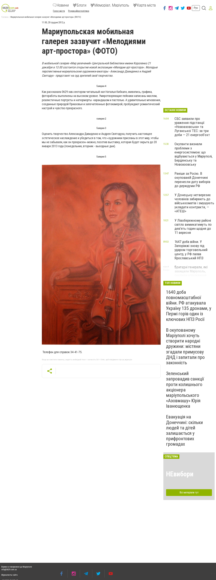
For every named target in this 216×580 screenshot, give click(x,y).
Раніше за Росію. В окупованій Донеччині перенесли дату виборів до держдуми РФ (192, 180)
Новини (63, 5)
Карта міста (146, 5)
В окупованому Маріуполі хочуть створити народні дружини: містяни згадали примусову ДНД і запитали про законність (185, 346)
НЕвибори (179, 474)
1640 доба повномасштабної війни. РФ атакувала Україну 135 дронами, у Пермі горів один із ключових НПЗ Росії (188, 305)
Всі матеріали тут (189, 492)
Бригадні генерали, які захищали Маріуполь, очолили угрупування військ (191, 273)
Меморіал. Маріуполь (111, 5)
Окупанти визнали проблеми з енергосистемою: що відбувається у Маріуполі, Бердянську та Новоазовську (193, 154)
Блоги (81, 5)
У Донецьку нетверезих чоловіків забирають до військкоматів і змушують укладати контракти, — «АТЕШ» (194, 203)
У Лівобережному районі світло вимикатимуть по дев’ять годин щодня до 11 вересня (193, 226)
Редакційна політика (78, 11)
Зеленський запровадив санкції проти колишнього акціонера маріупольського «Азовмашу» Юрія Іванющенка (185, 390)
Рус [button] (196, 7)
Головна (4, 17)
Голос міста (59, 11)
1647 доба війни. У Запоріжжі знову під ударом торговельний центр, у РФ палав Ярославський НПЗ (190, 250)
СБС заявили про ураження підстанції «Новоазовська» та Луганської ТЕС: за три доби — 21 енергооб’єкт (192, 127)
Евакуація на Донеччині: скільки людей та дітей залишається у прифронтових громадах (184, 430)
